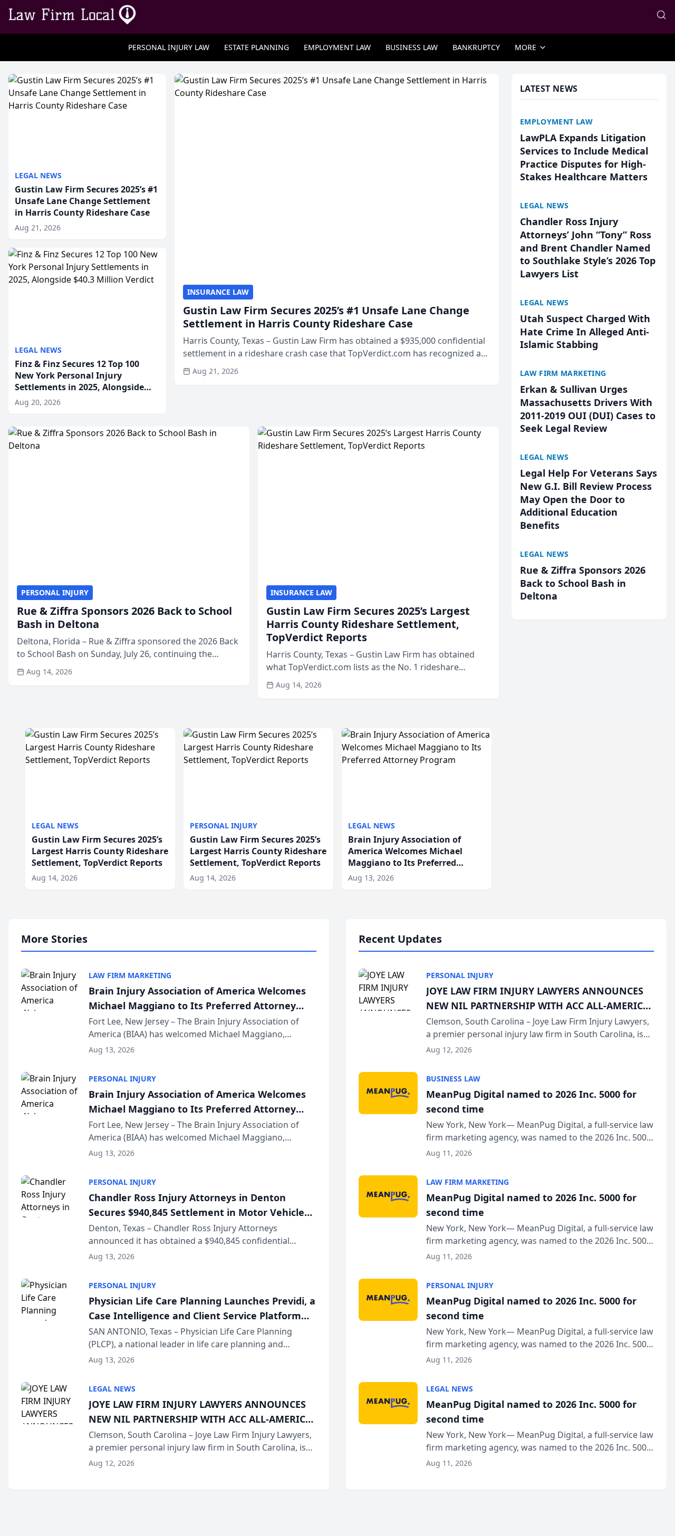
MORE (525, 47)
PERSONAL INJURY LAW (168, 47)
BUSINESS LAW (411, 47)
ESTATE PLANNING (256, 47)
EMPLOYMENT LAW (337, 47)
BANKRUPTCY (476, 47)
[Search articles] (661, 14)
